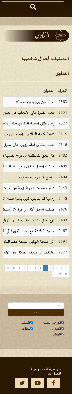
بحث (36, 312)
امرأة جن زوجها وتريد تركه (34, 102)
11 (8, 268)
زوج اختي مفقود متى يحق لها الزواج (27, 220)
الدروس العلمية (52, 323)
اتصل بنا (54, 373)
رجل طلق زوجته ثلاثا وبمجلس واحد (27, 123)
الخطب (25, 323)
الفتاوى (56, 329)
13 (60, 274)
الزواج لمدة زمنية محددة (36, 177)
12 (66, 274)
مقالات (26, 329)
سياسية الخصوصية (45, 369)
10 (14, 268)
